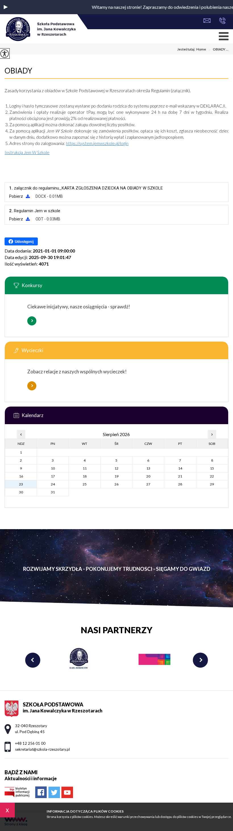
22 (212, 476)
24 (53, 484)
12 (116, 468)
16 (21, 476)
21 (180, 476)
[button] (5, 7)
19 (116, 476)
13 (148, 468)
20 (148, 476)
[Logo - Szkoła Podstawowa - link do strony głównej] (40, 29)
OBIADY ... (218, 50)
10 (53, 468)
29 (212, 484)
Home (201, 49)
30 (21, 492)
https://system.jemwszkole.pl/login (97, 143)
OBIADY (18, 70)
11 (85, 468)
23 (21, 484)
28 (180, 484)
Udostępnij (24, 241)
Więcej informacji (31, 320)
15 (212, 468)
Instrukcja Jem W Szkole (27, 152)
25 (85, 484)
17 (53, 476)
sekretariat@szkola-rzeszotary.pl (208, 21)
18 (85, 476)
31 (53, 492)
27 (148, 484)
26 (116, 484)
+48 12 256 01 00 (220, 21)
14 (180, 468)
